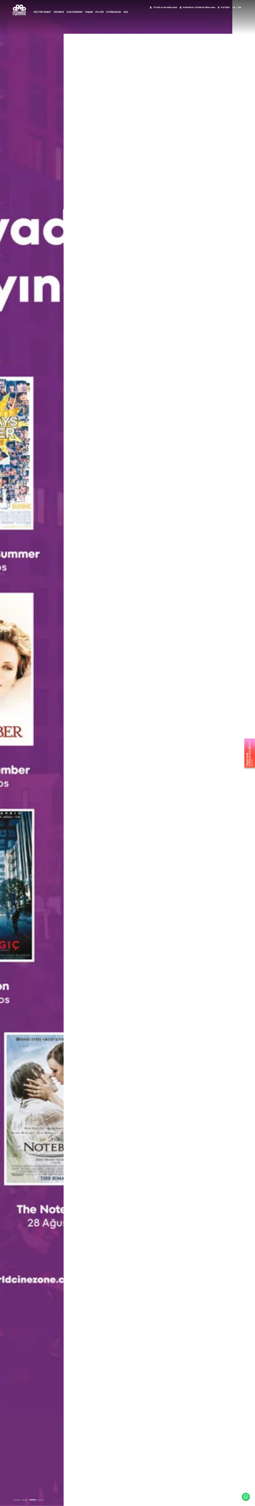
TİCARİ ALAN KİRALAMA (164, 7)
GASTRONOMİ (74, 12)
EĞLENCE (59, 12)
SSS (126, 12)
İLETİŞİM (225, 7)
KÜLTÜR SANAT (42, 12)
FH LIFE (99, 12)
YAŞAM (89, 12)
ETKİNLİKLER (113, 12)
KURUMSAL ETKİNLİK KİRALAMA (198, 7)
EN (239, 7)
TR (233, 7)
